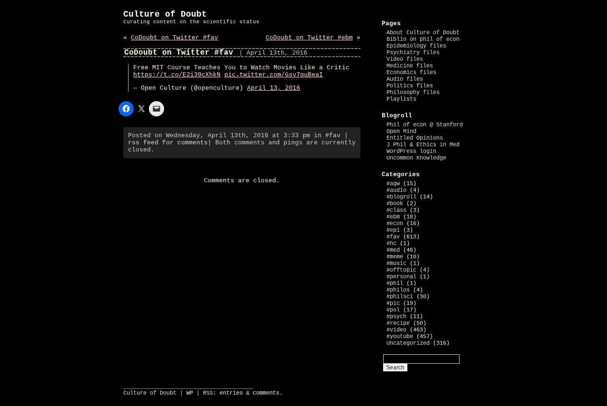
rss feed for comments (168, 142)
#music (396, 263)
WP (189, 393)
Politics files (409, 86)
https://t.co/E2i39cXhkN (177, 74)
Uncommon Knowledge (416, 158)
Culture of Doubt (165, 14)
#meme (394, 257)
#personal (401, 277)
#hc (391, 243)
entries (231, 393)
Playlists (401, 99)
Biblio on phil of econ (423, 39)
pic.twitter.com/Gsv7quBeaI (273, 74)
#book (394, 203)
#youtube (399, 336)
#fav (332, 135)
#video (396, 330)
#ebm (393, 217)
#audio (396, 190)
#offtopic (401, 270)
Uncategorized (408, 343)
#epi (393, 230)
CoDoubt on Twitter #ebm (309, 37)
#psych (396, 316)
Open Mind (401, 131)
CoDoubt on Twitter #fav (174, 37)
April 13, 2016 (273, 88)
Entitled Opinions (414, 138)
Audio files (404, 79)
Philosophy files (413, 92)
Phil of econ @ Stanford (424, 125)
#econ (394, 223)
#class (396, 210)
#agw (393, 183)
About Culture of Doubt (423, 32)
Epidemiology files (416, 46)
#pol (393, 310)
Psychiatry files (413, 52)
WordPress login (411, 151)
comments (266, 393)
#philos (398, 290)
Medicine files (409, 66)
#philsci (399, 296)
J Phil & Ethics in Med (423, 145)
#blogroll (401, 197)
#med (393, 250)
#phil (394, 283)
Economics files (411, 72)
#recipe (398, 323)
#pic (393, 303)
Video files (404, 59)
